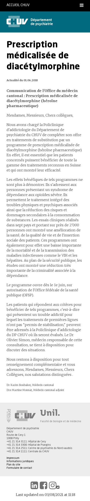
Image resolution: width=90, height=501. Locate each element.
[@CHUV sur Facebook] (43, 485)
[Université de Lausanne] (60, 412)
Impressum (13, 458)
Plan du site (13, 464)
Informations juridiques (20, 461)
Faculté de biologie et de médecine (60, 421)
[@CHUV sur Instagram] (52, 485)
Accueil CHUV (18, 5)
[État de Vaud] (8, 415)
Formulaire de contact (19, 468)
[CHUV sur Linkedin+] (34, 485)
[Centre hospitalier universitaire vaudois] (25, 415)
